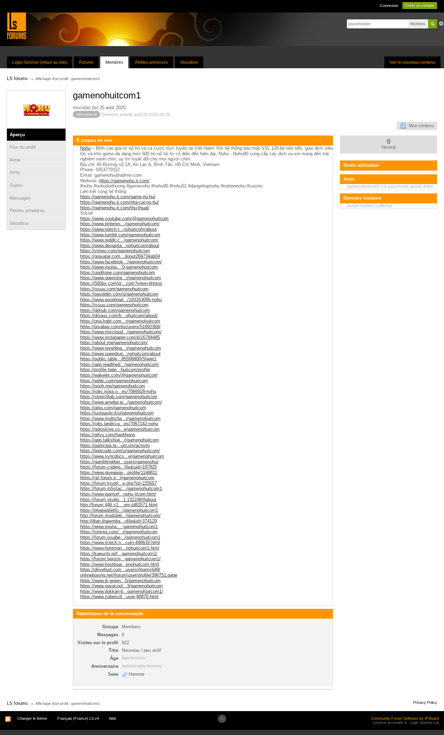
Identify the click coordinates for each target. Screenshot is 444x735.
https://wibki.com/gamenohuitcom (114, 380)
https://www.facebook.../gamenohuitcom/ (121, 261)
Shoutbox (189, 62)
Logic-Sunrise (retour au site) (39, 62)
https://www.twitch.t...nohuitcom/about (118, 229)
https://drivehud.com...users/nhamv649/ (120, 569)
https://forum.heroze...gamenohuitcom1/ (120, 558)
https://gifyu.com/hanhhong (107, 434)
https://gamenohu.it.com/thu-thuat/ (115, 207)
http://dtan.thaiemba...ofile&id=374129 (118, 521)
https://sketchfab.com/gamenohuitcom (118, 396)
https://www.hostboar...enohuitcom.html (119, 564)
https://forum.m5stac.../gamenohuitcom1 (121, 488)
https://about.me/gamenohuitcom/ (114, 342)
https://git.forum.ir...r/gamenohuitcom (117, 477)
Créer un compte (419, 5)
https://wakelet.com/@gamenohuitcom (118, 375)
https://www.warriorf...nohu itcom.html (118, 494)
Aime (15, 160)
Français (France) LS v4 (78, 718)
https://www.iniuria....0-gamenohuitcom (119, 267)
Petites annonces (151, 62)
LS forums (17, 703)
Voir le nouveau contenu (412, 62)
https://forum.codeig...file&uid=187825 (118, 467)
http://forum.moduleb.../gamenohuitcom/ (120, 515)
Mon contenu (420, 125)
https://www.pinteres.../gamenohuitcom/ (120, 223)
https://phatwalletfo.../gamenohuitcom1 (119, 510)
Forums (86, 62)
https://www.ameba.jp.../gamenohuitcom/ (121, 402)
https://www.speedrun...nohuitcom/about (120, 353)
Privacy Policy (425, 702)
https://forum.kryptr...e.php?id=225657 (118, 483)
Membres (114, 62)
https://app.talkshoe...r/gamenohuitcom (119, 440)
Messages (20, 198)
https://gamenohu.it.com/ (124, 180)
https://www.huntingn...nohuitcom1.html (119, 548)
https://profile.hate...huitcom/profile (115, 369)
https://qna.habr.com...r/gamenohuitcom (120, 321)
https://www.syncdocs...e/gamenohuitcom (122, 456)
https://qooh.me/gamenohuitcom (112, 385)
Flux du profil (23, 147)
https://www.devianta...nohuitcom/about (119, 245)
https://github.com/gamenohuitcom (115, 310)
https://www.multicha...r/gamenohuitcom (120, 418)
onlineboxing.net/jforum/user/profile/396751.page (128, 575)
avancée (441, 23)
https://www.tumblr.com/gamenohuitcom (120, 234)
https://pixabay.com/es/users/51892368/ (120, 326)
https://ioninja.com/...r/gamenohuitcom (118, 531)
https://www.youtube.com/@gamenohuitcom (124, 218)
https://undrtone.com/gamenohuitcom (117, 272)
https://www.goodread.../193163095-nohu (121, 299)
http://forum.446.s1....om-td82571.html (118, 504)
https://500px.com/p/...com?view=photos (121, 283)
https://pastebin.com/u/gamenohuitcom (119, 294)
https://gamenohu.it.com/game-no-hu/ (117, 196)
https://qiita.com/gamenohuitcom (113, 407)
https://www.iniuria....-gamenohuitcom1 (119, 526)
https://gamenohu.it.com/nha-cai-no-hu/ (119, 202)
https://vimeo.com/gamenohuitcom (115, 250)
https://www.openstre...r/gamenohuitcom (120, 277)
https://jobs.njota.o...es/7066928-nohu (118, 391)
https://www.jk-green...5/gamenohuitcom (120, 580)
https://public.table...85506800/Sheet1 (118, 358)
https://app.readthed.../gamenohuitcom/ (119, 364)
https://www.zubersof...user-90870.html (119, 596)
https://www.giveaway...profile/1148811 (118, 472)
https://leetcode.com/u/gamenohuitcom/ (120, 450)
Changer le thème (32, 718)
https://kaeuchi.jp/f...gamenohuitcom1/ (118, 553)
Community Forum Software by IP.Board (405, 718)
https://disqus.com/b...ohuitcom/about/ (119, 315)
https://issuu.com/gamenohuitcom (114, 288)
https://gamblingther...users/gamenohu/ (119, 461)
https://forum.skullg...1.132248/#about (118, 499)
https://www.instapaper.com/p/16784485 (120, 337)
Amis (15, 172)
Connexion (389, 5)
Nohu (85, 148)
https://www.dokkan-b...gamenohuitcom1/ (121, 591)
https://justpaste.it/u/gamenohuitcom (117, 412)
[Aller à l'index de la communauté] (16, 25)
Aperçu (17, 134)
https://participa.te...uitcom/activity (115, 445)
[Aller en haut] (222, 719)
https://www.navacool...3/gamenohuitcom (121, 585)
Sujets (16, 185)
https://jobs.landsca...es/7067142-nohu (119, 423)
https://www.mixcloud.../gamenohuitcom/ (121, 331)
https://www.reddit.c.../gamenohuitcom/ (119, 240)
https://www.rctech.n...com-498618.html (120, 542)
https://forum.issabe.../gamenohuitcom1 (120, 537)
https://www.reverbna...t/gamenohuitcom (120, 348)
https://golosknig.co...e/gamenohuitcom (120, 429)
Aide (112, 718)
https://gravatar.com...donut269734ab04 (120, 256)
